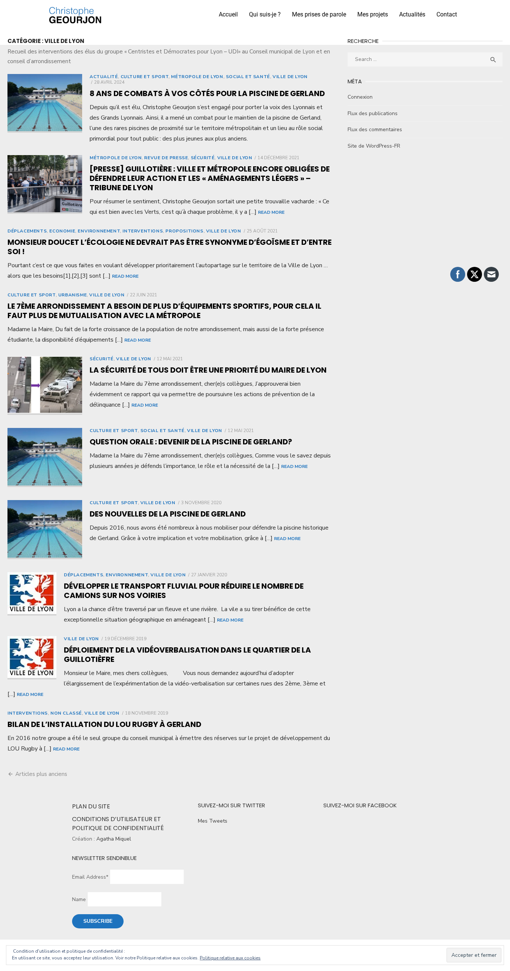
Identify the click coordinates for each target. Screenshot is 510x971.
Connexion (360, 97)
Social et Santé (248, 77)
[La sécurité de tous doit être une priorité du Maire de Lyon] (44, 385)
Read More (271, 212)
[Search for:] (425, 59)
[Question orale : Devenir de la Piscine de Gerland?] (44, 457)
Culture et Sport (145, 77)
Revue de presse (166, 158)
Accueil (228, 14)
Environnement (99, 231)
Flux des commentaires (375, 129)
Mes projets (372, 14)
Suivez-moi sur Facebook (360, 805)
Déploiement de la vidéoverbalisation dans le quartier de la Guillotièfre (187, 655)
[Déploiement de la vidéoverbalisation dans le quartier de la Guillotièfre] (31, 657)
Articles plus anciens (41, 774)
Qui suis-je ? (265, 14)
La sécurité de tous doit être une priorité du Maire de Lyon (208, 370)
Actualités (412, 14)
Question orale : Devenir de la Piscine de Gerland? (191, 442)
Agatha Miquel (113, 838)
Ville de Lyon (290, 77)
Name (79, 899)
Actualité (104, 77)
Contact (446, 14)
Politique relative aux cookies (230, 958)
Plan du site (91, 806)
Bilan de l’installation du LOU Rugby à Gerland (104, 724)
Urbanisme (72, 295)
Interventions (142, 231)
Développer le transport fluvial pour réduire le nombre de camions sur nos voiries (184, 591)
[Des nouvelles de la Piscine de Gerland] (44, 529)
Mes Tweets (212, 820)
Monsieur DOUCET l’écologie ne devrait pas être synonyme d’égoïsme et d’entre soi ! (169, 247)
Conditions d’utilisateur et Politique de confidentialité (118, 823)
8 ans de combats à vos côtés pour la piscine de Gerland (207, 93)
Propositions (184, 231)
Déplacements (27, 231)
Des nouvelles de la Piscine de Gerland (168, 514)
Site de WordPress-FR (374, 145)
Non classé (66, 713)
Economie (62, 231)
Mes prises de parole (319, 14)
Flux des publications (373, 113)
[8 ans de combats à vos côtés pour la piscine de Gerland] (44, 103)
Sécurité (203, 158)
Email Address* (90, 877)
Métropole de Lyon (197, 77)
